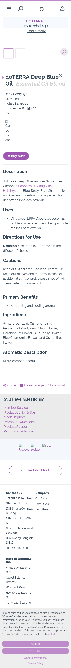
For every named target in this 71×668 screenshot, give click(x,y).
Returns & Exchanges (19, 431)
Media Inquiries (15, 417)
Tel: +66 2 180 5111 (17, 547)
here (53, 634)
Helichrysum (12, 191)
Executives (42, 504)
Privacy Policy (36, 663)
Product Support (16, 426)
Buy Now (17, 156)
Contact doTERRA (35, 470)
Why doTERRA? (15, 587)
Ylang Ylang (45, 186)
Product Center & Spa (20, 412)
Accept (35, 643)
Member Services (16, 408)
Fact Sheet (42, 509)
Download (57, 385)
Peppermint (26, 186)
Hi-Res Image (33, 385)
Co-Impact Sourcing (18, 602)
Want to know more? (35, 657)
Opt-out (35, 650)
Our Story (41, 498)
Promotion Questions (19, 422)
